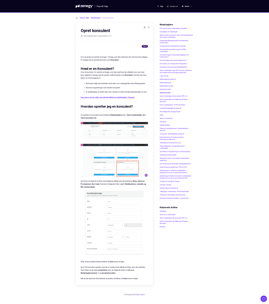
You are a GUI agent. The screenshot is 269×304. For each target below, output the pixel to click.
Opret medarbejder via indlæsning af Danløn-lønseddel (174, 100)
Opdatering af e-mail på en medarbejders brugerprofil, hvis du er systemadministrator (174, 171)
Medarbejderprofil (165, 82)
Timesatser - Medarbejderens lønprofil (172, 134)
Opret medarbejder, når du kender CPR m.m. (174, 96)
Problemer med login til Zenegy (170, 181)
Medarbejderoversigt (166, 86)
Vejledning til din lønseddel (168, 155)
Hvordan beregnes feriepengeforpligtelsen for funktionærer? (174, 56)
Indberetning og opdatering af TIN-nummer (173, 167)
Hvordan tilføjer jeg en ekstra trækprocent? (173, 60)
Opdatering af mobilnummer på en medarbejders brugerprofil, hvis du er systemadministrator (175, 177)
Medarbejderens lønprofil (168, 79)
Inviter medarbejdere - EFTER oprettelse (172, 105)
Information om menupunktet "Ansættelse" (173, 64)
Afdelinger (163, 211)
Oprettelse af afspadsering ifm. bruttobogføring (175, 151)
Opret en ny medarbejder (168, 214)
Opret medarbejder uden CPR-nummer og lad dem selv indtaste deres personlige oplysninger (176, 71)
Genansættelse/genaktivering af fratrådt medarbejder (173, 50)
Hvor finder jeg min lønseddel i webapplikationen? (175, 164)
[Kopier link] (148, 27)
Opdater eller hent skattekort (169, 188)
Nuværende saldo (165, 89)
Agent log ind (140, 294)
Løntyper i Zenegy (165, 185)
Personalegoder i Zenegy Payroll (170, 111)
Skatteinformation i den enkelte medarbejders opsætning (174, 159)
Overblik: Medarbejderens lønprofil (170, 108)
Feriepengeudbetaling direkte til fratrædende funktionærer (174, 42)
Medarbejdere (96, 18)
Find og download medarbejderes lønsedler (173, 28)
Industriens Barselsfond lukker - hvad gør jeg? (174, 198)
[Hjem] (84, 6)
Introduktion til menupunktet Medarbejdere (173, 67)
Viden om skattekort (166, 118)
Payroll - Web (84, 18)
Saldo (161, 115)
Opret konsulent (108, 18)
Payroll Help (102, 6)
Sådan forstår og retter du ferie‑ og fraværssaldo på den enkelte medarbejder (176, 36)
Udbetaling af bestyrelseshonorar (170, 143)
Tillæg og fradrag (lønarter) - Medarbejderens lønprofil (174, 129)
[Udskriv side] (144, 27)
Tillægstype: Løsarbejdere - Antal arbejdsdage (174, 191)
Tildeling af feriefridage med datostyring (172, 195)
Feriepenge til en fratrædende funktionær (173, 46)
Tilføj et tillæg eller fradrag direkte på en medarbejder (172, 147)
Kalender (162, 227)
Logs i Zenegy (164, 76)
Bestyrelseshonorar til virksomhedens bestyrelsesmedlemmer (172, 138)
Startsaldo (163, 122)
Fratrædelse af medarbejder (169, 32)
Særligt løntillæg (165, 125)
